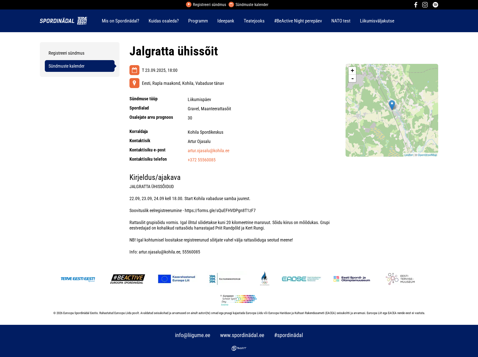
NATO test (341, 21)
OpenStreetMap (427, 155)
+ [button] (352, 70)
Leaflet (409, 155)
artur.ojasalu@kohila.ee (208, 150)
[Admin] (1, 3)
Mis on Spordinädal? (120, 21)
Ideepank (225, 21)
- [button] (352, 78)
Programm (198, 21)
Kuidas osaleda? (164, 21)
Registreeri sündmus (209, 4)
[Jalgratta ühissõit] (392, 105)
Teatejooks (254, 21)
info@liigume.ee (192, 335)
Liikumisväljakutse (377, 21)
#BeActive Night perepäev (298, 21)
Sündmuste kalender (252, 4)
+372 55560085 (202, 159)
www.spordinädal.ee (242, 335)
